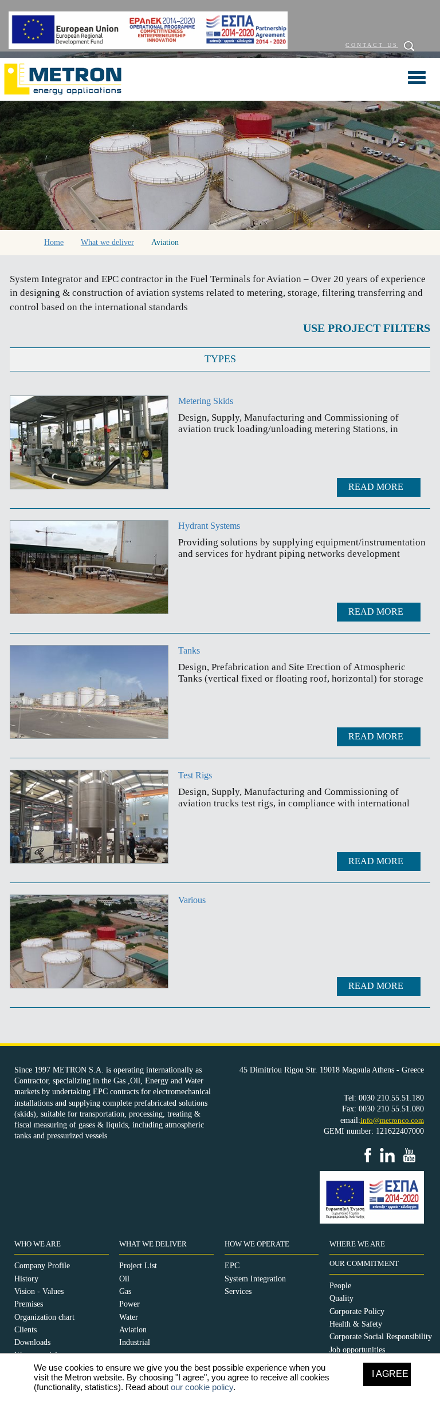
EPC (232, 1265)
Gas (125, 1291)
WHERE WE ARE (357, 1244)
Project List (138, 1265)
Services (238, 1291)
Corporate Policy (356, 1311)
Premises (28, 1304)
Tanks (189, 650)
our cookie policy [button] (202, 1387)
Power (129, 1304)
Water (128, 1317)
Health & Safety (355, 1324)
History (26, 1279)
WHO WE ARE (37, 1244)
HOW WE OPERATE (257, 1244)
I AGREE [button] (390, 1374)
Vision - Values (39, 1291)
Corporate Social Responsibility (380, 1336)
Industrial (134, 1342)
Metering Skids (205, 401)
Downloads (32, 1342)
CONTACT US (371, 45)
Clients (25, 1329)
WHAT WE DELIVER (153, 1244)
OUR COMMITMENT (364, 1264)
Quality (341, 1298)
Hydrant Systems (209, 526)
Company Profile (42, 1265)
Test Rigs (195, 775)
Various (192, 900)
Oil (124, 1279)
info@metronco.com (392, 1120)
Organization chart (44, 1317)
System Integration (255, 1279)
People (340, 1285)
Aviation (133, 1329)
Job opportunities (357, 1349)
